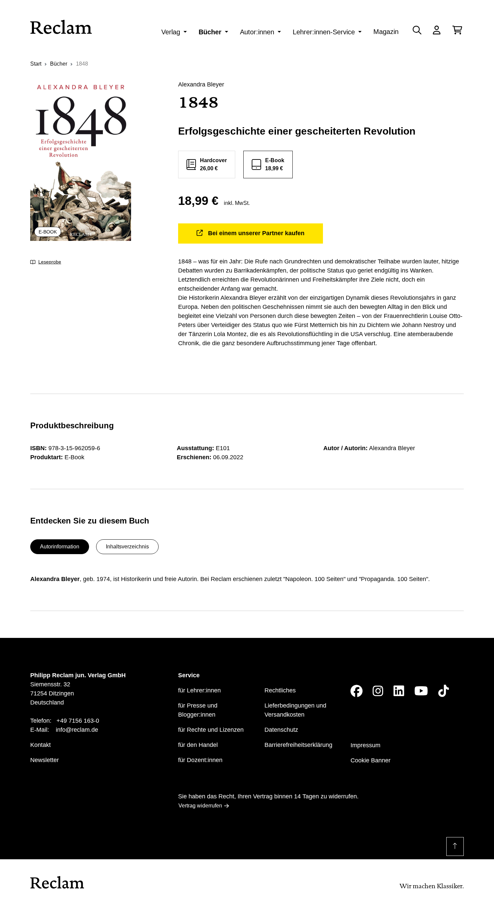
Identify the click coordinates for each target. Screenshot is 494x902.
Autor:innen (257, 32)
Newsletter (44, 760)
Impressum (365, 745)
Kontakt (40, 745)
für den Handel (198, 745)
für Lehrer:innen (199, 690)
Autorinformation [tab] (59, 546)
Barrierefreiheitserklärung (298, 745)
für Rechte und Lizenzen (211, 729)
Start (35, 64)
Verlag (170, 32)
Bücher (210, 32)
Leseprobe (49, 261)
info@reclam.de (77, 729)
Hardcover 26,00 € (213, 164)
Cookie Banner (370, 760)
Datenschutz (281, 729)
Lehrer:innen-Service (324, 32)
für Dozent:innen (200, 760)
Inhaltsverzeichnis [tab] (127, 546)
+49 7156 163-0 (77, 720)
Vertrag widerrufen (200, 805)
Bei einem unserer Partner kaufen (256, 233)
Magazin (386, 31)
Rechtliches (280, 690)
